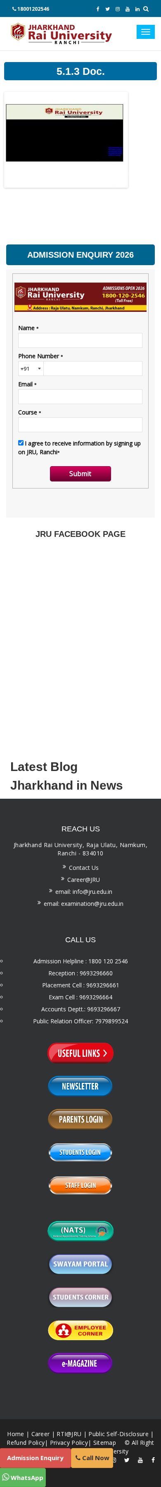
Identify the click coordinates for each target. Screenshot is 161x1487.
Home (15, 1434)
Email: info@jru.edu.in (83, 892)
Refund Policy (26, 1442)
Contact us (84, 868)
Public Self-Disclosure (118, 1434)
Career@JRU (83, 880)
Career (40, 1434)
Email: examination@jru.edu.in (83, 904)
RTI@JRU (69, 1434)
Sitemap (104, 1442)
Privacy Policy (69, 1442)
